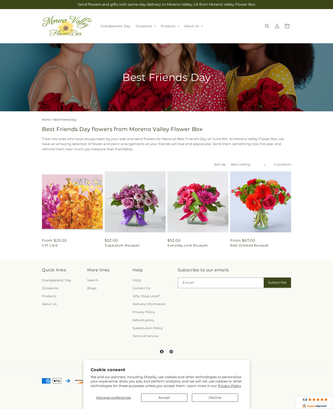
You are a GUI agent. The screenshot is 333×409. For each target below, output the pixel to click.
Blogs (92, 288)
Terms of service (145, 336)
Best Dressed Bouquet (249, 245)
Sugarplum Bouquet (122, 245)
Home (46, 119)
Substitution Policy (148, 328)
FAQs (137, 280)
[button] (145, 26)
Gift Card (49, 245)
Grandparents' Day (56, 280)
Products (49, 296)
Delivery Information (149, 304)
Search (92, 280)
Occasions (50, 288)
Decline (215, 397)
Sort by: (220, 164)
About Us (49, 304)
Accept (164, 397)
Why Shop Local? (146, 296)
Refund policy (143, 320)
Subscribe (277, 282)
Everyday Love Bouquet (187, 245)
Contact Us (141, 288)
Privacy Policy (229, 386)
